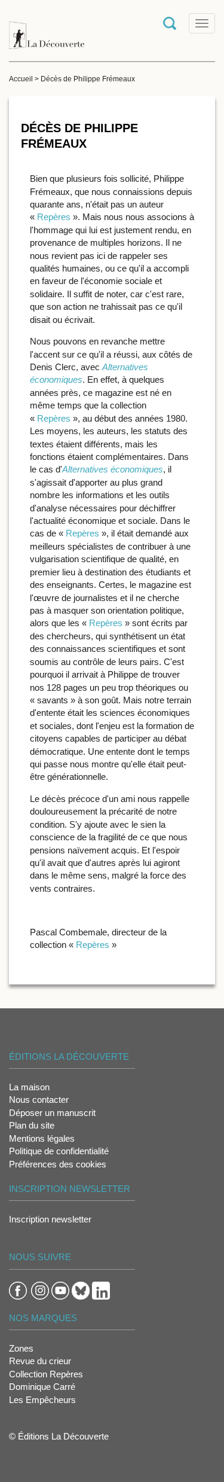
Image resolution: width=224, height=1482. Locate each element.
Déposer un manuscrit (52, 1113)
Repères (55, 217)
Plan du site (31, 1125)
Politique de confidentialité (59, 1151)
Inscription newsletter (50, 1219)
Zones (21, 1348)
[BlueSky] (81, 1290)
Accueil (21, 79)
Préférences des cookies (57, 1164)
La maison (29, 1087)
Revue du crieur (40, 1361)
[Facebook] (18, 1290)
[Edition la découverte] (46, 30)
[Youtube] (60, 1290)
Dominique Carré (42, 1387)
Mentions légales (42, 1138)
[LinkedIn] (101, 1290)
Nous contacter (39, 1099)
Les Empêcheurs (42, 1400)
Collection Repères (46, 1374)
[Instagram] (40, 1290)
